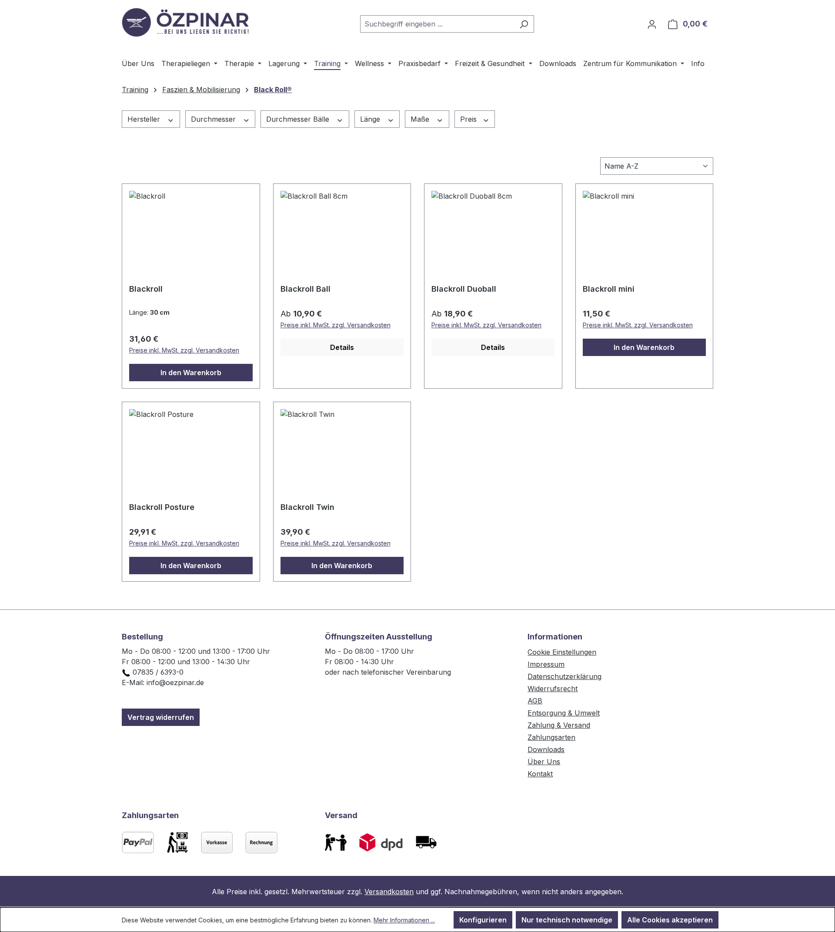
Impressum (546, 664)
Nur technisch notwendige (566, 919)
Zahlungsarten (551, 737)
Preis (469, 119)
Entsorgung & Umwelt (564, 713)
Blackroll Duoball (463, 288)
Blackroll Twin (307, 507)
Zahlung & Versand (559, 725)
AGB (535, 700)
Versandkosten (389, 891)
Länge (371, 119)
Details (342, 347)
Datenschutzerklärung (564, 676)
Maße (421, 119)
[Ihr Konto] (651, 24)
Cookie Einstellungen (562, 652)
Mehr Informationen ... (404, 920)
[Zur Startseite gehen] (187, 22)
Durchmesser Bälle (298, 119)
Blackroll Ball (306, 288)
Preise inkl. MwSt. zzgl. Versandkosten (184, 350)
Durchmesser (214, 119)
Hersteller (144, 119)
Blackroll (146, 288)
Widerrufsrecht (553, 688)
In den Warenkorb (190, 372)
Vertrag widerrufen (160, 717)
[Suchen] (524, 24)
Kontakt (540, 773)
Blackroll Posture (161, 507)
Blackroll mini (609, 288)
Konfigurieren (483, 919)
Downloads (546, 749)
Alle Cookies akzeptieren (670, 919)
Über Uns (544, 761)
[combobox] (437, 24)
